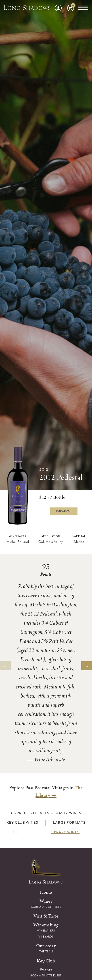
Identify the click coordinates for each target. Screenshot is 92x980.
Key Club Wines (22, 822)
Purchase (64, 511)
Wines (46, 901)
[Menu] (83, 8)
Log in (58, 8)
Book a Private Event (46, 975)
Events (46, 969)
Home (46, 892)
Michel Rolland (17, 541)
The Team (46, 951)
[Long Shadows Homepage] (27, 8)
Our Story (46, 945)
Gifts (18, 832)
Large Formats (69, 822)
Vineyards (45, 936)
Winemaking (46, 925)
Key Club (46, 961)
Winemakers (46, 930)
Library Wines (65, 832)
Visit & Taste (45, 916)
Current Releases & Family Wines (46, 813)
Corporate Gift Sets (46, 907)
